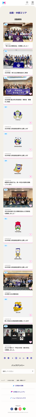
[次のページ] (27, 358)
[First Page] (5, 358)
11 (23, 358)
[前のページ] (8, 358)
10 (20, 358)
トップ (3, 380)
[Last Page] (31, 358)
